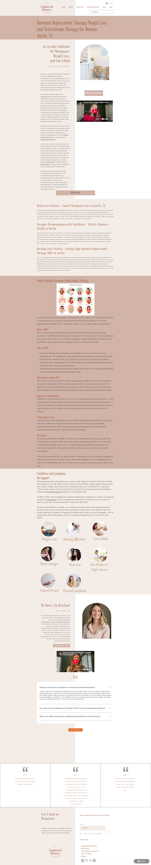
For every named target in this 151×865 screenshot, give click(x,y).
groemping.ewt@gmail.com (89, 846)
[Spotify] (94, 860)
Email (82, 824)
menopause (44, 96)
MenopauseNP (45, 164)
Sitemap (83, 856)
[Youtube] (82, 860)
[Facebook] (90, 860)
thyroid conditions (53, 492)
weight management (64, 622)
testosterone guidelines (48, 139)
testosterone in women (48, 622)
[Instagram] (86, 860)
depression (51, 499)
